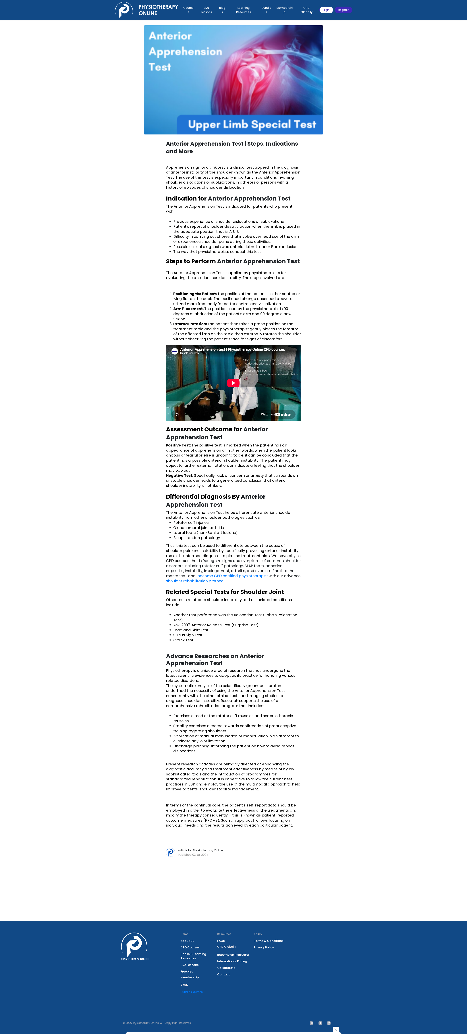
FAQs (221, 941)
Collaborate (226, 968)
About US (187, 941)
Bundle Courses (192, 992)
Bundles (266, 10)
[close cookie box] (336, 1029)
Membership (284, 10)
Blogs (222, 10)
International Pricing (232, 961)
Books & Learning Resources (193, 956)
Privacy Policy (264, 947)
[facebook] (329, 1023)
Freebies (187, 971)
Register (343, 10)
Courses (188, 10)
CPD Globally (306, 10)
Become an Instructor (233, 955)
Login (326, 10)
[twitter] (311, 1023)
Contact (223, 974)
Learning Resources (243, 10)
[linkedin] (320, 1023)
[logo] (146, 10)
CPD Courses (190, 947)
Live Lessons (206, 10)
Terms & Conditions (268, 941)
